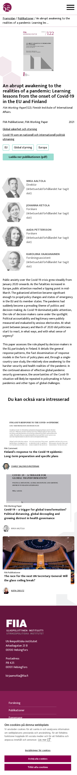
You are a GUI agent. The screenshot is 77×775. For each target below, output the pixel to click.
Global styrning (23, 147)
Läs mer (42, 739)
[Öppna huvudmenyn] (70, 7)
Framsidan (9, 18)
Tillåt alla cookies (38, 767)
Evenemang (15, 717)
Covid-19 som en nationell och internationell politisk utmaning (34, 137)
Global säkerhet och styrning (20, 129)
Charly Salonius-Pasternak (25, 466)
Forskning (14, 703)
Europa (42, 147)
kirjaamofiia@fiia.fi (17, 676)
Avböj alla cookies (37, 759)
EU (6, 147)
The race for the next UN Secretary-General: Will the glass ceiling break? (36, 578)
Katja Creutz (17, 590)
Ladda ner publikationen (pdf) (28, 157)
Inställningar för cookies (37, 750)
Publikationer (26, 18)
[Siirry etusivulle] (20, 7)
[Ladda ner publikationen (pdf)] (38, 53)
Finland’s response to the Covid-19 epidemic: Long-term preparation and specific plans (33, 454)
